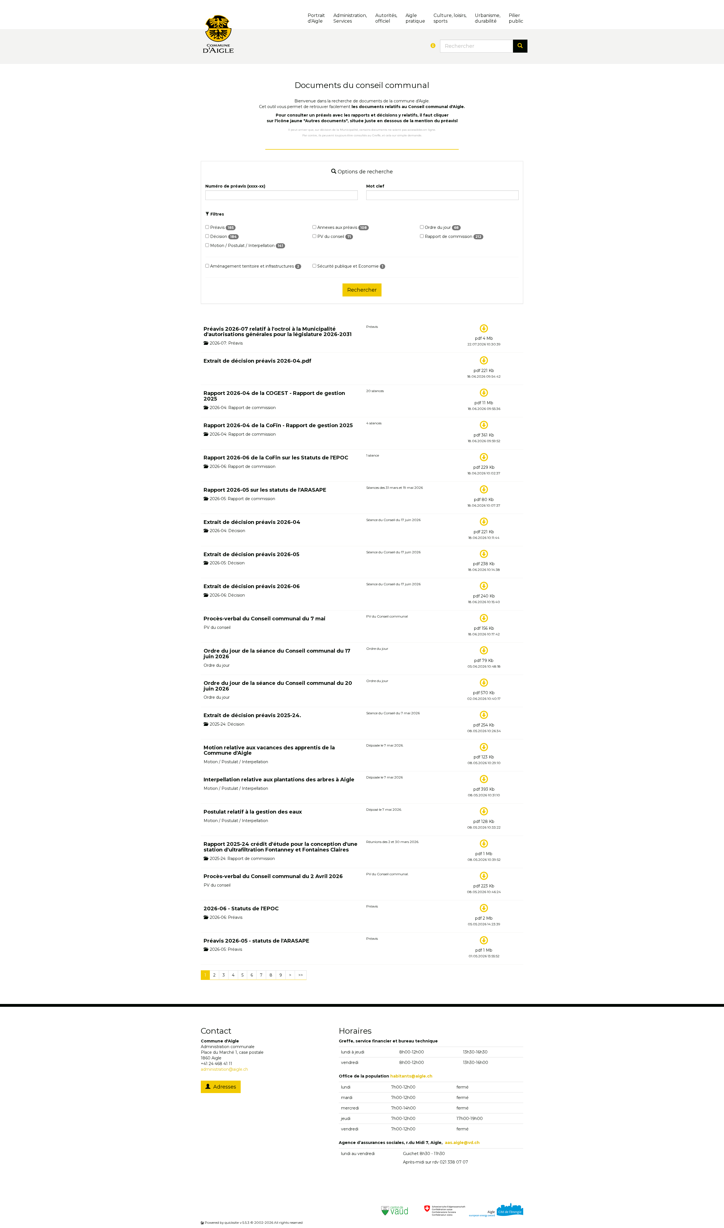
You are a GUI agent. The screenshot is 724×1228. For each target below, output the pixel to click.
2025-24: (217, 724)
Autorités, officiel (386, 18)
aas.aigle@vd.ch (462, 1142)
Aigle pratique (415, 18)
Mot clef (375, 186)
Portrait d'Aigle (316, 18)
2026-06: (218, 466)
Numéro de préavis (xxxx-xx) (235, 186)
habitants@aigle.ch (411, 1076)
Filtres (216, 214)
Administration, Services (350, 18)
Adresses (223, 1087)
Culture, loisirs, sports (450, 18)
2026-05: (218, 498)
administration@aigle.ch (224, 1069)
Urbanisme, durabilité (487, 18)
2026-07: (218, 343)
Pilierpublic (516, 18)
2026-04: (218, 407)
